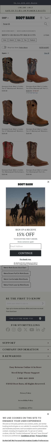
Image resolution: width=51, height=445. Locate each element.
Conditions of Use (28, 436)
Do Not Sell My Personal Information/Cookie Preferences (25, 440)
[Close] (48, 414)
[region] (25, 428)
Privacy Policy (41, 436)
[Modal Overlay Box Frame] (25, 222)
